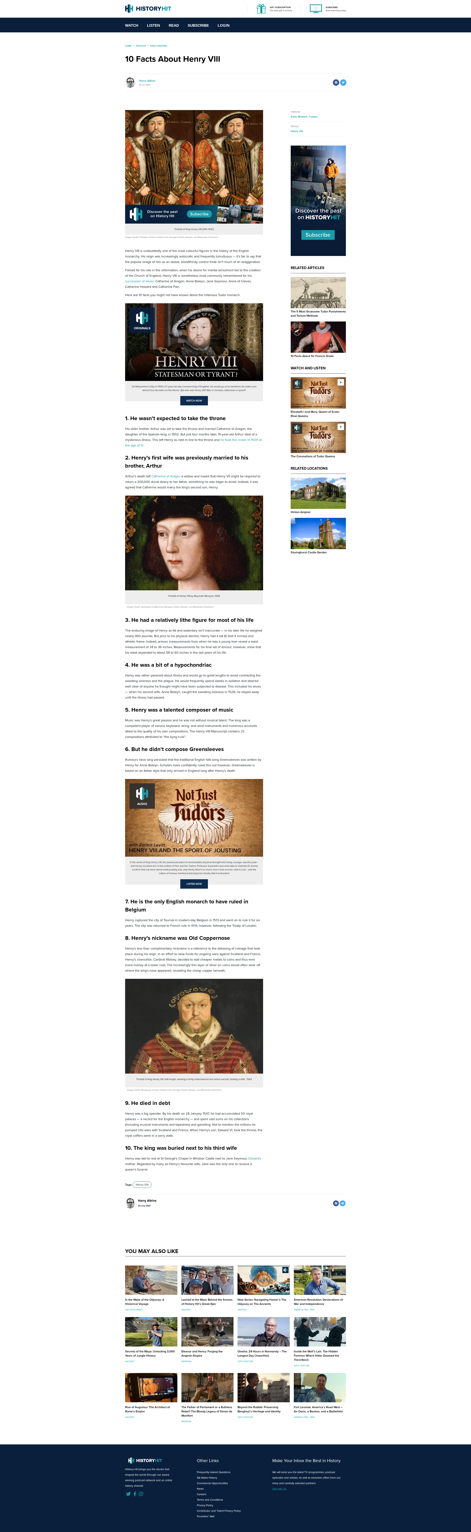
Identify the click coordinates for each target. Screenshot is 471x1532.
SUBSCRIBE (332, 7)
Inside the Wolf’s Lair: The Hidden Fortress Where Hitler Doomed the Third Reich (316, 1355)
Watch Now (194, 401)
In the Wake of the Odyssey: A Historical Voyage (144, 1302)
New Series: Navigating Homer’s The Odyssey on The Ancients (262, 1302)
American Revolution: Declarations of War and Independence (318, 1302)
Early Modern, (300, 117)
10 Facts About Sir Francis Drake (312, 356)
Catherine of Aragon (165, 476)
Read (174, 25)
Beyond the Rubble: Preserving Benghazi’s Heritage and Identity (259, 1409)
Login (223, 25)
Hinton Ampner (301, 512)
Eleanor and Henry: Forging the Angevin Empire (202, 1353)
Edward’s (254, 1158)
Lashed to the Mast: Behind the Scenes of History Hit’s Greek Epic (207, 1302)
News (200, 1489)
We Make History (207, 1478)
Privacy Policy (205, 1505)
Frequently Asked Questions (214, 1472)
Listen (153, 25)
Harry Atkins (147, 81)
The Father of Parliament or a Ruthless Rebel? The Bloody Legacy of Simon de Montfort (206, 1411)
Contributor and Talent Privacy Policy (219, 1511)
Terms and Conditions (210, 1500)
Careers (201, 1494)
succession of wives (139, 281)
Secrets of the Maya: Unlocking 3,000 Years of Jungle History (150, 1353)
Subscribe (198, 25)
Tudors (313, 117)
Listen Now (194, 884)
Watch (131, 25)
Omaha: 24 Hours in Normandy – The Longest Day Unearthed (262, 1353)
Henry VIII (142, 1185)
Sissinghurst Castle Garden (309, 552)
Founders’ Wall (205, 1516)
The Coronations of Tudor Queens (313, 456)
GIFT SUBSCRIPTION (280, 7)
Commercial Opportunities (212, 1483)
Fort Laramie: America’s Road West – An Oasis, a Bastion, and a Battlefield (318, 1409)
